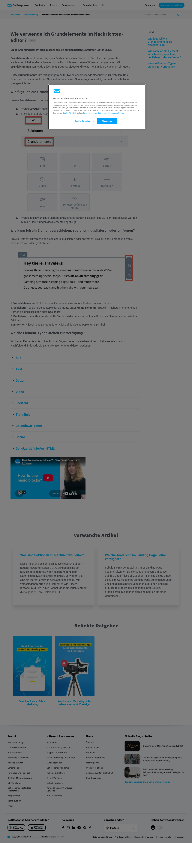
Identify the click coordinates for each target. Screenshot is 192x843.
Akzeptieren (107, 121)
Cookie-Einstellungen (84, 121)
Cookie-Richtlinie (69, 113)
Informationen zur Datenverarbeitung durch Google (103, 113)
